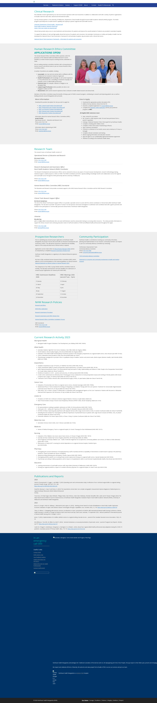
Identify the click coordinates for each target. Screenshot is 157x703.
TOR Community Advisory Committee (89, 256)
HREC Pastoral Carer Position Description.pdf (50, 111)
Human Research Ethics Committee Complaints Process (50, 319)
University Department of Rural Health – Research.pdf (48, 24)
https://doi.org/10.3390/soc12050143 (107, 507)
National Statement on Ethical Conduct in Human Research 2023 (52, 263)
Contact (94, 5)
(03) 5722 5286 (42, 226)
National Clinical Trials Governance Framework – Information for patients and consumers (58, 39)
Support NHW (78, 5)
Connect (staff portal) (39, 568)
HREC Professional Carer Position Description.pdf (52, 107)
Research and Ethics (40, 305)
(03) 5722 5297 (43, 129)
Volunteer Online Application (97, 107)
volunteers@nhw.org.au (45, 131)
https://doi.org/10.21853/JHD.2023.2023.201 (45, 486)
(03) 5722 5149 (42, 160)
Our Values (85, 700)
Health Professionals (104, 5)
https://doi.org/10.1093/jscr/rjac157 (48, 524)
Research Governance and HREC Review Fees (47, 316)
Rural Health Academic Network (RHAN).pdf (45, 26)
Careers (67, 5)
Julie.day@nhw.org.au (43, 228)
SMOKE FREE (80, 673)
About (86, 5)
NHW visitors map (38, 555)
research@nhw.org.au (44, 124)
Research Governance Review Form (60, 250)
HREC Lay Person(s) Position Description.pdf (50, 109)
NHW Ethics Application (41, 309)
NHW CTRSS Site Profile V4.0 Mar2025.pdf (45, 28)
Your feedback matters (40, 557)
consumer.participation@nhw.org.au (92, 252)
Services (45, 5)
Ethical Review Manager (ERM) (62, 249)
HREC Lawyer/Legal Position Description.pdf (50, 105)
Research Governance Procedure (44, 312)
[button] (113, 5)
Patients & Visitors (57, 5)
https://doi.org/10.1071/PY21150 (76, 529)
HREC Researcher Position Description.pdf (50, 113)
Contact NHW (37, 552)
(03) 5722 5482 (87, 250)
